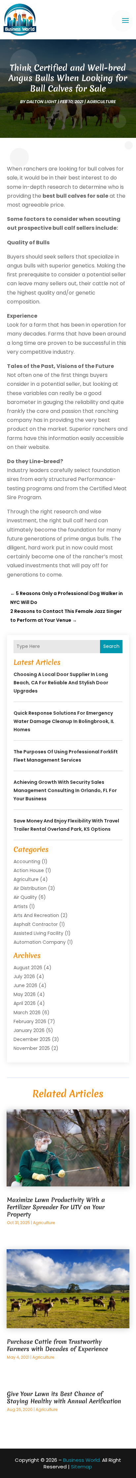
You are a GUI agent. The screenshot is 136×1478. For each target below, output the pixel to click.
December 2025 (32, 1039)
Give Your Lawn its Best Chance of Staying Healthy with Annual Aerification (64, 1397)
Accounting (27, 861)
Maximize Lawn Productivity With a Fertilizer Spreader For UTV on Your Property (56, 1207)
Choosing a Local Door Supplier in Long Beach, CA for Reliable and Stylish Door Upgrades (61, 682)
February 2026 (30, 1021)
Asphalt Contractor (36, 924)
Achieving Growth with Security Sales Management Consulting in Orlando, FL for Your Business (65, 790)
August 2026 (28, 967)
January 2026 (29, 1030)
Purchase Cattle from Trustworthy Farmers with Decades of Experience (57, 1345)
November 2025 (32, 1048)
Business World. (82, 1460)
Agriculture (101, 102)
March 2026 (27, 1012)
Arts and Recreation (36, 915)
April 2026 (25, 1003)
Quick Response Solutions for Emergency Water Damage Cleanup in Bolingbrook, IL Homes (64, 721)
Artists (21, 906)
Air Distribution (30, 888)
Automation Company (40, 942)
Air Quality (25, 897)
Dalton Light (41, 102)
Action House (29, 870)
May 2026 (25, 994)
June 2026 (25, 985)
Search (111, 646)
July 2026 (24, 976)
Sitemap (81, 1466)
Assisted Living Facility (38, 933)
